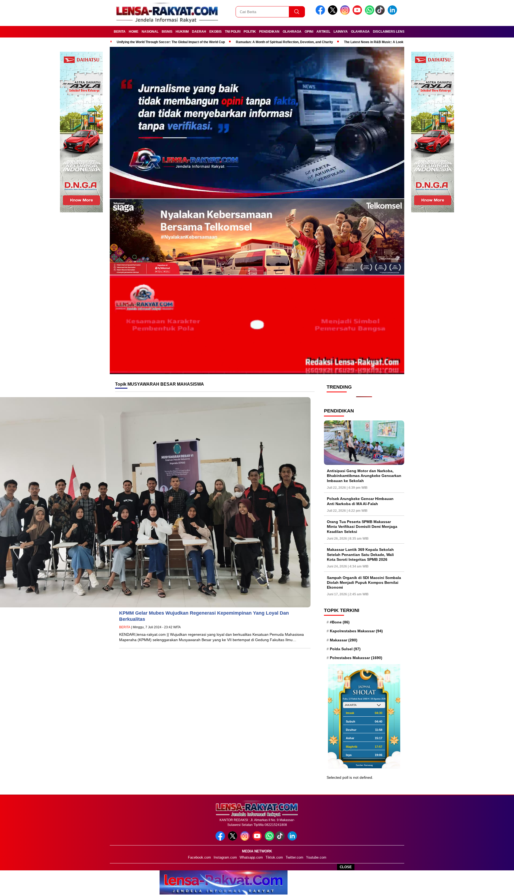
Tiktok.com (274, 857)
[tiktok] (381, 14)
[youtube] (358, 14)
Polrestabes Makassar (356, 658)
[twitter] (333, 14)
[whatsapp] (369, 14)
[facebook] (321, 14)
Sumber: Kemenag (364, 765)
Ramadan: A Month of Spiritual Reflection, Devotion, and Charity (284, 42)
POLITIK (250, 31)
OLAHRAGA (292, 31)
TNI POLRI (232, 31)
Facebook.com (199, 857)
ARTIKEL (323, 31)
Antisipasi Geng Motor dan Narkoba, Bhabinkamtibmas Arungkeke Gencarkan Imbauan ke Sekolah (364, 476)
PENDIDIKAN (269, 31)
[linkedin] (393, 14)
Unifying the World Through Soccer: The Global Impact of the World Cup (171, 42)
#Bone (340, 622)
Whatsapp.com (251, 857)
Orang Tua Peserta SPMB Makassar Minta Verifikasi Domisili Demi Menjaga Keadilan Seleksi (362, 526)
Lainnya (341, 31)
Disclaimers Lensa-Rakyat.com (401, 31)
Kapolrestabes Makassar (356, 631)
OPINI (309, 31)
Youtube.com (316, 857)
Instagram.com (225, 857)
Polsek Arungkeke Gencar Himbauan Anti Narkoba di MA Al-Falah (360, 501)
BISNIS (167, 31)
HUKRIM (182, 31)
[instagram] (346, 14)
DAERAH (199, 31)
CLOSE (346, 867)
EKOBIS (215, 31)
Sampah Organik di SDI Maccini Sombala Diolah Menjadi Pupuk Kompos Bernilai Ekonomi (364, 582)
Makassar (343, 640)
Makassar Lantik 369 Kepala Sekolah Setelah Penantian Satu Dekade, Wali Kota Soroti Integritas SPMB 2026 (360, 554)
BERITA (120, 31)
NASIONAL (150, 31)
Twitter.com (294, 857)
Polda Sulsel (345, 649)
